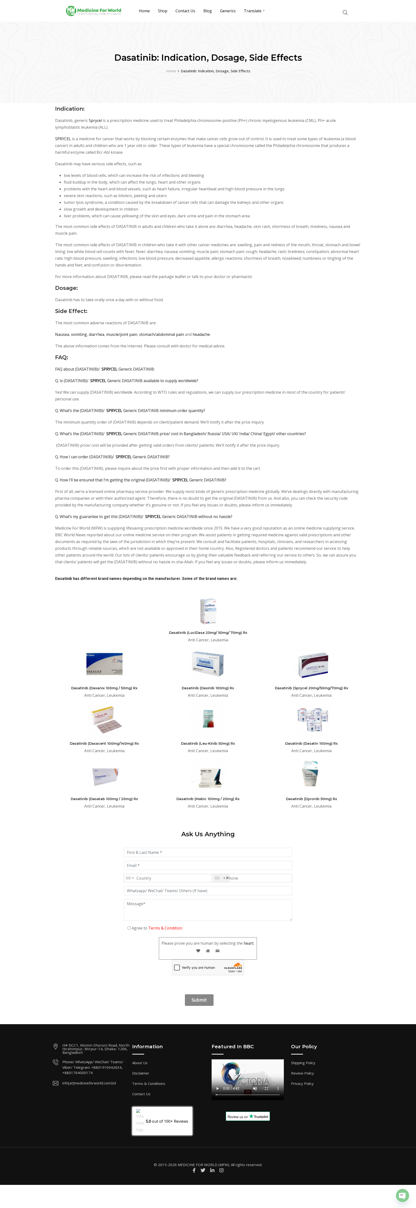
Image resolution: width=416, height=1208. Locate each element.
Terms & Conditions (148, 1083)
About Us (140, 1062)
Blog (207, 10)
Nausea (62, 334)
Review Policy (302, 1073)
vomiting (79, 334)
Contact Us (185, 10)
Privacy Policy (302, 1083)
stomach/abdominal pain (161, 334)
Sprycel (96, 120)
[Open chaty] (402, 1195)
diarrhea (96, 334)
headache (201, 334)
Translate (252, 10)
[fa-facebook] (194, 1170)
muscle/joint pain (121, 334)
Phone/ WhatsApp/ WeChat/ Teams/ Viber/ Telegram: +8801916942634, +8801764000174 (92, 1067)
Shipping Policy (303, 1062)
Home (144, 10)
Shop (162, 10)
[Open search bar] (345, 12)
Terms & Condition (165, 928)
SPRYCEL (63, 138)
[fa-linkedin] (212, 1170)
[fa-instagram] (221, 1170)
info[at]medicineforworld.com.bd (89, 1083)
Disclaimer (140, 1073)
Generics (228, 10)
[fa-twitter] (203, 1170)
